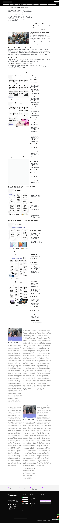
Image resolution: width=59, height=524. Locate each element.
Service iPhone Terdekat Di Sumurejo (28, 419)
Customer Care (38, 4)
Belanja (14, 4)
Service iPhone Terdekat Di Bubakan (13, 405)
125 (26, 481)
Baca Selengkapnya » (25, 389)
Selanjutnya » (37, 481)
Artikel (26, 4)
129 (32, 481)
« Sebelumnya (22, 481)
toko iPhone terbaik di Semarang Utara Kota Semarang (39, 35)
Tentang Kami (32, 4)
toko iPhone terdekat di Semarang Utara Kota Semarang (23, 14)
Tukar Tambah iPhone (20, 4)
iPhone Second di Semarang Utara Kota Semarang (23, 54)
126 (27, 481)
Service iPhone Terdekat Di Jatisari (13, 342)
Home (9, 4)
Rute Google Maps (42, 29)
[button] (47, 4)
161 (34, 481)
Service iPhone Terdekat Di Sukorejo (42, 405)
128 (30, 481)
